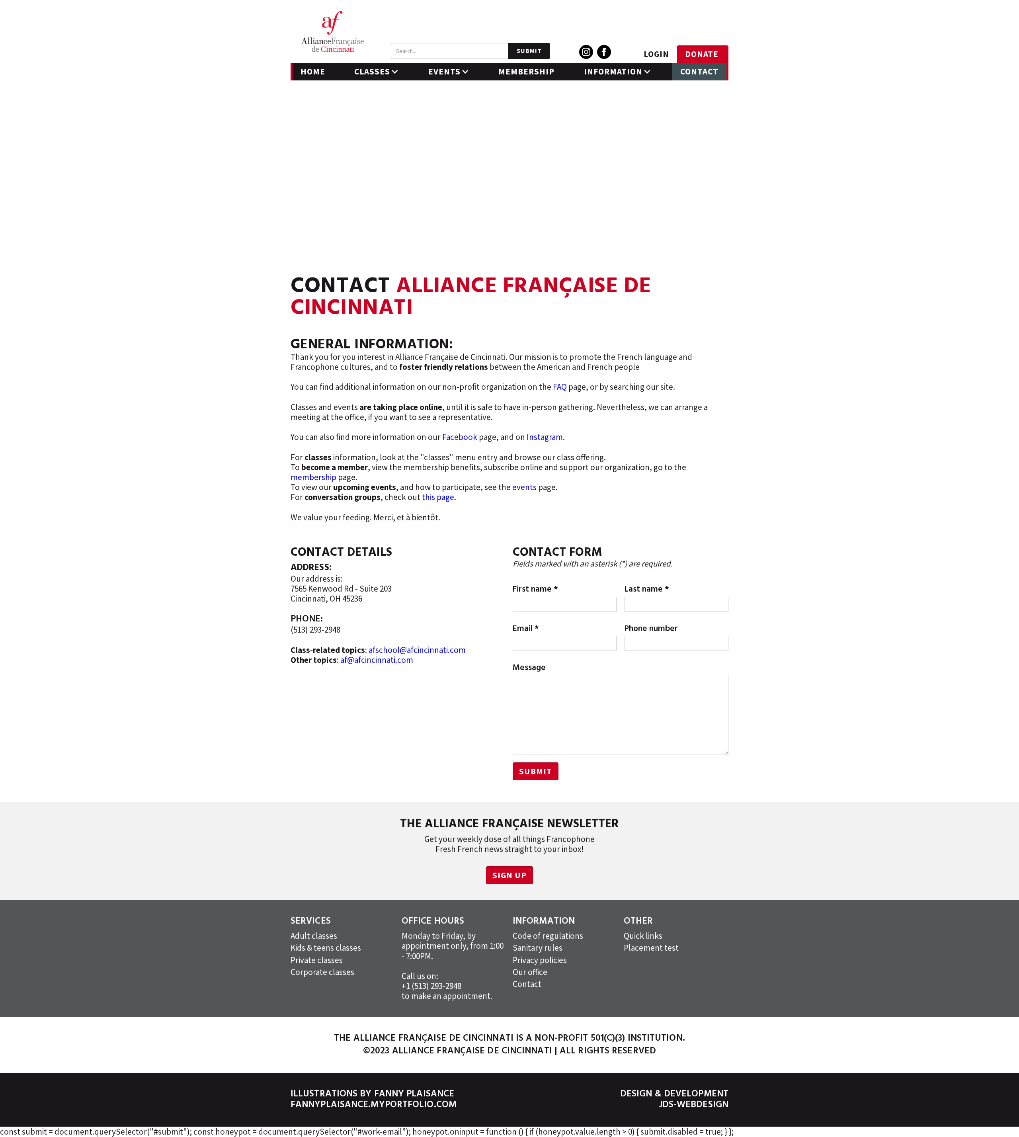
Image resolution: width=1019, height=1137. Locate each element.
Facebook (459, 437)
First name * (535, 589)
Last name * (647, 589)
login (656, 54)
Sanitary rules (537, 947)
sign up (509, 875)
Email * (526, 629)
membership (313, 477)
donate (701, 54)
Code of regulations (548, 935)
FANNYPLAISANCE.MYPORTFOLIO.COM (374, 1105)
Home (313, 71)
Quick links (643, 935)
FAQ (560, 386)
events (524, 487)
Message (529, 668)
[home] (333, 31)
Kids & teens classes (326, 947)
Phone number (651, 629)
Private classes (317, 960)
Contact (699, 71)
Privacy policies (540, 960)
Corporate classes (322, 972)
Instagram (545, 437)
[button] (376, 71)
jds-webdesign (693, 1105)
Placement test (651, 947)
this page (438, 497)
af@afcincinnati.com (376, 659)
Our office (530, 972)
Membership (526, 71)
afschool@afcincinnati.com (417, 650)
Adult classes (314, 935)
